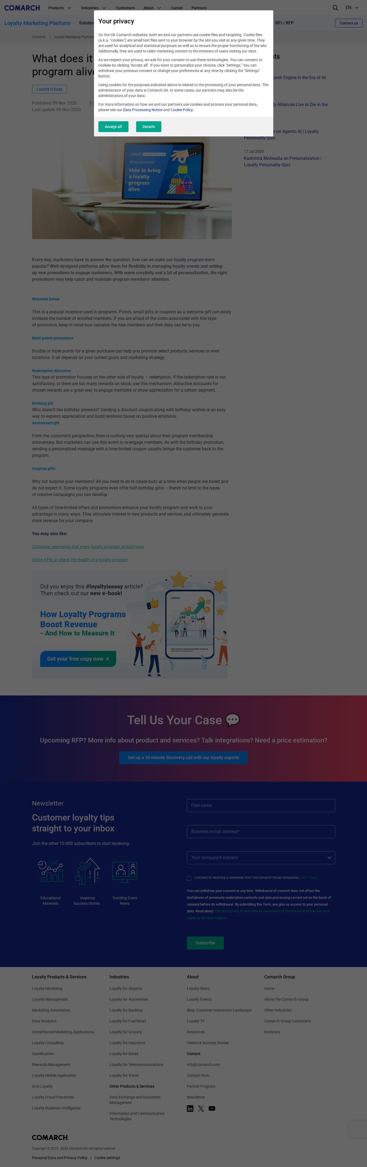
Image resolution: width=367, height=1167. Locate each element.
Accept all (113, 126)
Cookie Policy (182, 110)
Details (149, 126)
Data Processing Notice (142, 110)
